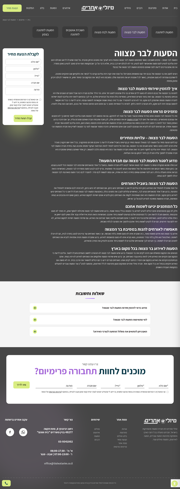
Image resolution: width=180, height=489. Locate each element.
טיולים (128, 8)
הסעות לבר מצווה (134, 32)
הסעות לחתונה (164, 32)
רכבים (139, 8)
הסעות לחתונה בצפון (45, 32)
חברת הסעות (132, 119)
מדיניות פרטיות (120, 446)
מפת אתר (122, 443)
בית (175, 8)
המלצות (30, 8)
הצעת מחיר (12, 8)
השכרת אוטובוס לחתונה (75, 32)
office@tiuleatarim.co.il (58, 463)
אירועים (66, 8)
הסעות (53, 8)
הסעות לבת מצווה (104, 32)
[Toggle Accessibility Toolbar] (174, 483)
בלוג (42, 8)
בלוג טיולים (122, 436)
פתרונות (152, 8)
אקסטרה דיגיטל (69, 483)
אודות (165, 8)
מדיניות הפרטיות (14, 107)
